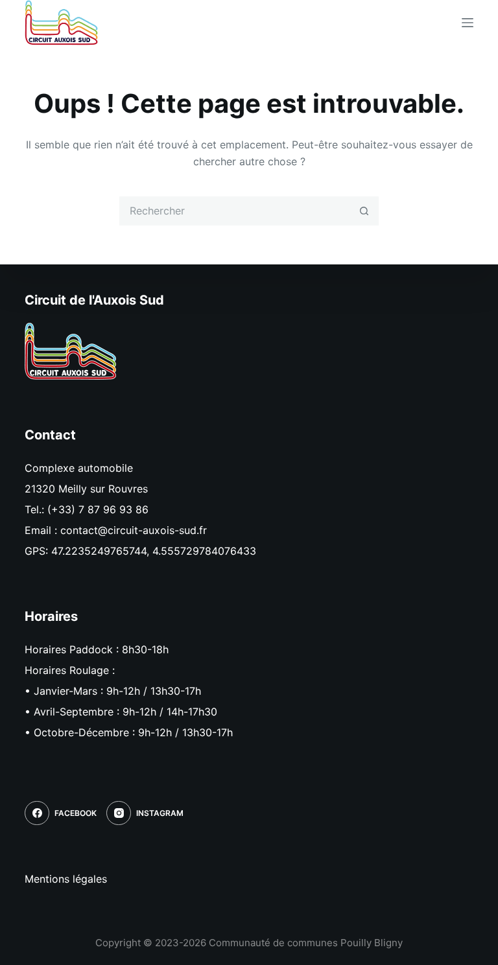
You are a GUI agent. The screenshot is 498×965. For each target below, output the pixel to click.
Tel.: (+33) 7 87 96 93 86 (86, 509)
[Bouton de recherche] (364, 211)
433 (246, 550)
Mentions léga (59, 878)
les (100, 878)
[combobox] (235, 211)
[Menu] (467, 23)
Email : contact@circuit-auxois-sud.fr (116, 530)
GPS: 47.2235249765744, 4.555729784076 (131, 550)
